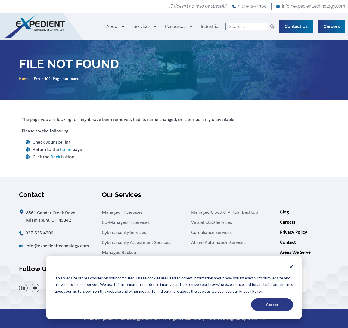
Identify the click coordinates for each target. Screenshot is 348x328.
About (112, 26)
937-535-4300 (252, 6)
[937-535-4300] (234, 6)
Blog (284, 212)
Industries (210, 26)
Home (24, 79)
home (66, 149)
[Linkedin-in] (23, 288)
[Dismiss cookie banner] (291, 267)
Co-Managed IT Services (126, 222)
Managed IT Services (122, 212)
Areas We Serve (295, 252)
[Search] (272, 26)
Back (55, 157)
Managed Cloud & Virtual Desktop (224, 212)
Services (142, 26)
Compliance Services (211, 232)
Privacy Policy (293, 232)
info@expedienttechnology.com (313, 6)
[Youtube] (35, 288)
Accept (272, 304)
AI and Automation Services (218, 242)
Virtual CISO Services (211, 222)
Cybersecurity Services (124, 232)
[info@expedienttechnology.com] (278, 6)
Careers (287, 222)
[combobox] (248, 26)
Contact (288, 242)
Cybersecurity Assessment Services (136, 242)
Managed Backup (119, 252)
